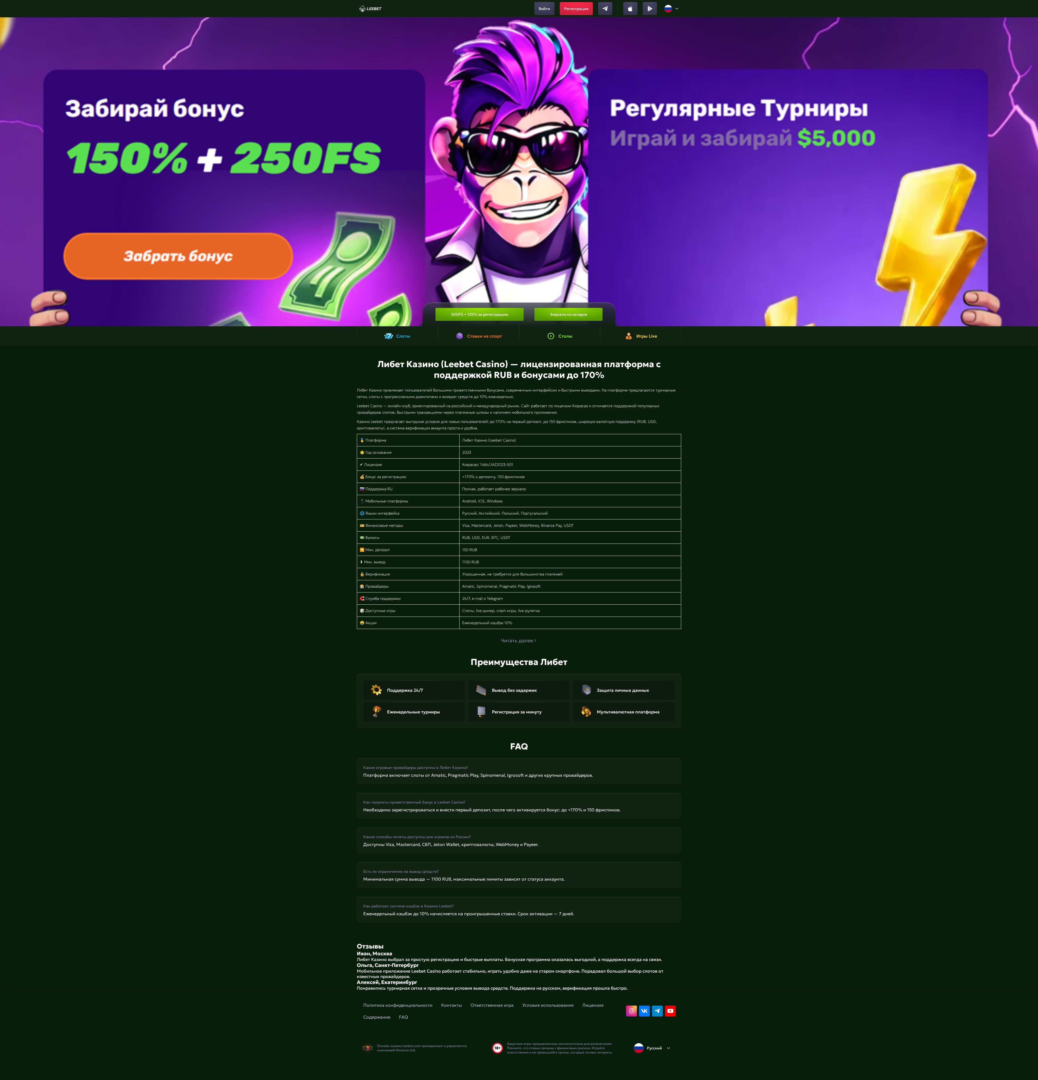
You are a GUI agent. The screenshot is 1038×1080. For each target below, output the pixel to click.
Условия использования (548, 1005)
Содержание (376, 1017)
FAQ (403, 1017)
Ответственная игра (492, 1005)
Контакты (451, 1005)
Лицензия (593, 1005)
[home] (370, 8)
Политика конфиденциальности (397, 1005)
